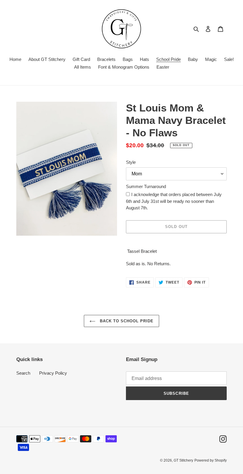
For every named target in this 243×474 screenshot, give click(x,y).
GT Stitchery (183, 460)
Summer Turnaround (146, 186)
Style (131, 162)
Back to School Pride (126, 321)
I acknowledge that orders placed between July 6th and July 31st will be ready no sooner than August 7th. (174, 201)
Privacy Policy (53, 373)
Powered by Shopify (210, 460)
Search (23, 373)
